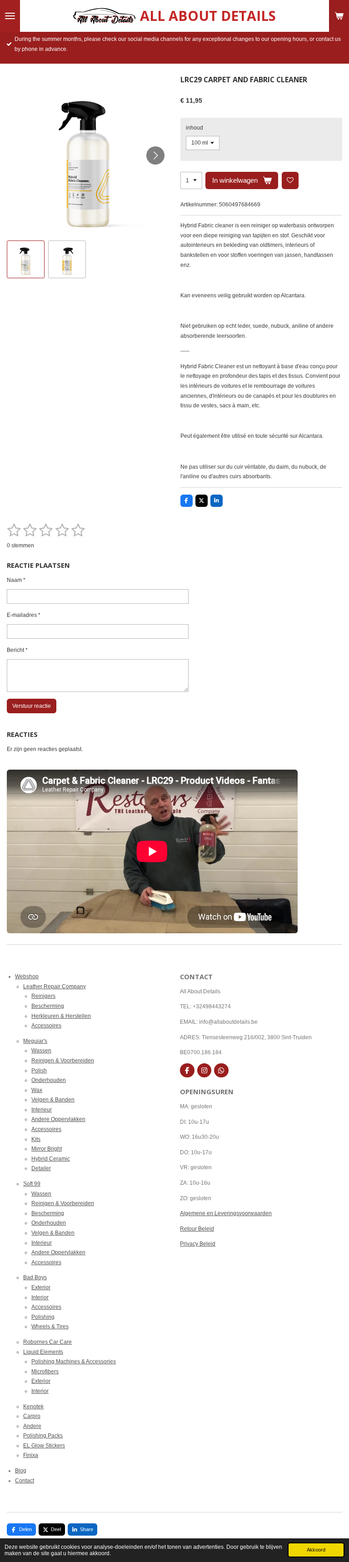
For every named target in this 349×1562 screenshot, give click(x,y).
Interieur (41, 1109)
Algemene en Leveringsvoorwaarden (226, 1213)
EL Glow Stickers (44, 1445)
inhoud (194, 128)
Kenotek (33, 1406)
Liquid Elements (43, 1352)
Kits (35, 1139)
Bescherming (47, 1006)
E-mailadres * (23, 615)
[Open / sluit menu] (10, 16)
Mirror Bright (46, 1149)
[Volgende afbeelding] (155, 155)
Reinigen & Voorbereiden (62, 1060)
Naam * (16, 580)
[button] (26, 259)
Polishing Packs (43, 1435)
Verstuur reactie (31, 706)
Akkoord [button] (316, 1549)
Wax (36, 1090)
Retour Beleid (197, 1229)
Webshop (27, 976)
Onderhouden (48, 1080)
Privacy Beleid (197, 1244)
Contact (24, 1480)
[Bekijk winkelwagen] (339, 16)
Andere (32, 1426)
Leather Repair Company (54, 986)
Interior (40, 1297)
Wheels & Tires (50, 1326)
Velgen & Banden (53, 1099)
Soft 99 (31, 1184)
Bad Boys (35, 1277)
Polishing (43, 1317)
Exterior (40, 1287)
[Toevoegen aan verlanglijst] (290, 180)
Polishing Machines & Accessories (73, 1361)
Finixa (30, 1455)
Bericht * (17, 650)
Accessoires (46, 1025)
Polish (39, 1070)
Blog (20, 1470)
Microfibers (45, 1371)
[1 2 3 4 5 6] (191, 180)
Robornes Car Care (47, 1342)
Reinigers (43, 996)
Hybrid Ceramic (50, 1159)
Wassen (41, 1050)
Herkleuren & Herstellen (61, 1016)
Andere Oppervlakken (58, 1119)
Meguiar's (35, 1041)
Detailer (41, 1168)
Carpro (31, 1416)
